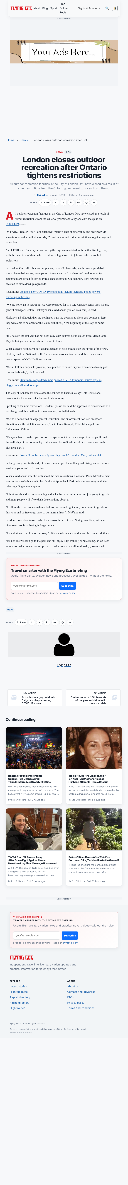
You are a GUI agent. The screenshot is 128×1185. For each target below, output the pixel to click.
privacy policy (67, 593)
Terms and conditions (80, 1008)
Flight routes (17, 1008)
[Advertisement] (64, 110)
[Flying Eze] (21, 8)
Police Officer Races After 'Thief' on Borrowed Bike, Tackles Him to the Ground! (94, 859)
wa (78, 202)
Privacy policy (75, 1002)
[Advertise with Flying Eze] (64, 51)
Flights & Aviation (88, 8)
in (71, 202)
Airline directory (19, 1002)
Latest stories (18, 986)
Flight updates (19, 991)
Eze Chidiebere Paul (21, 800)
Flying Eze (42, 195)
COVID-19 (12, 224)
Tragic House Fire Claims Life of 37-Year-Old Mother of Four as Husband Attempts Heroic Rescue (88, 779)
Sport (53, 8)
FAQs (70, 997)
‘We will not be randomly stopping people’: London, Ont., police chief (60, 455)
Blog (45, 8)
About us (73, 986)
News (24, 140)
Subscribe (67, 585)
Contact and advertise (81, 991)
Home (10, 140)
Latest (36, 8)
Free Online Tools (64, 8)
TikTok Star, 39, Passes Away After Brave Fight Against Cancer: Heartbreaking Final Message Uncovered (32, 860)
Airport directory (20, 997)
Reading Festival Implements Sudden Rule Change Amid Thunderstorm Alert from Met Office (29, 779)
